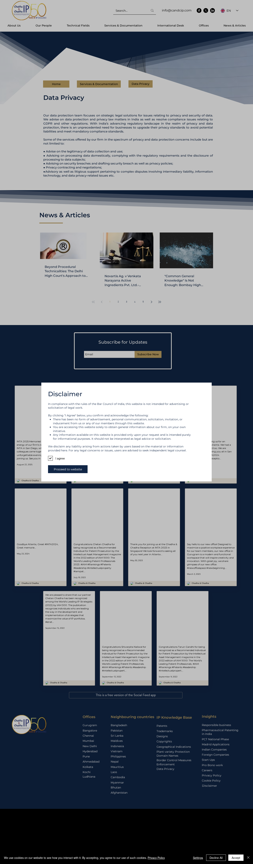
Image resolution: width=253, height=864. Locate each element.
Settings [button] (198, 858)
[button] (68, 469)
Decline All (216, 858)
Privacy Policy (156, 858)
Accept (236, 858)
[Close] (248, 858)
